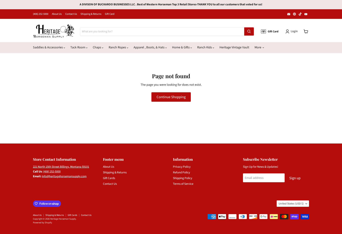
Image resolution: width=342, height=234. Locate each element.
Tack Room (78, 47)
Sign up (294, 178)
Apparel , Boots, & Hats (149, 47)
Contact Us (71, 14)
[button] (292, 31)
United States (291, 204)
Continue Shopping (171, 97)
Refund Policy (181, 172)
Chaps (97, 47)
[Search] (249, 31)
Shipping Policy (182, 178)
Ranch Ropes (118, 47)
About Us (57, 14)
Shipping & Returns (91, 14)
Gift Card (109, 14)
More (258, 47)
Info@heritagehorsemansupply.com (64, 176)
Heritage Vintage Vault (234, 47)
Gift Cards (109, 178)
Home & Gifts (181, 47)
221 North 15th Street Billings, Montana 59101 (61, 167)
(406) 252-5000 (40, 14)
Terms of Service (183, 184)
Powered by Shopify (42, 222)
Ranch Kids (205, 47)
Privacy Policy (182, 167)
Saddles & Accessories (48, 47)
